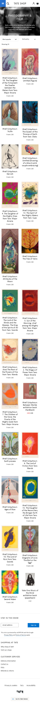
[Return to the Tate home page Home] (20, 4)
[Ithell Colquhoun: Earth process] (10, 444)
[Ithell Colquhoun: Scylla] (10, 113)
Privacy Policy (8, 635)
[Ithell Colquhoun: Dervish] (10, 156)
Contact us (4, 664)
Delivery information (8, 661)
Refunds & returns (7, 671)
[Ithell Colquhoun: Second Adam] (10, 583)
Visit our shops (6, 650)
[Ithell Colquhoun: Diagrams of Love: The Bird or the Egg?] (30, 539)
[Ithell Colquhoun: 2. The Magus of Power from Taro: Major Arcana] (30, 351)
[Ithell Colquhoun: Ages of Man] (10, 490)
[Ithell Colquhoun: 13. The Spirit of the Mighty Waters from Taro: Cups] (30, 195)
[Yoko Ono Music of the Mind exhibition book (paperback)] (30, 579)
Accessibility (31, 685)
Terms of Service (21, 635)
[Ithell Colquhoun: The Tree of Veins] (30, 241)
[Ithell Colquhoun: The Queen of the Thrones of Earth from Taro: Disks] (30, 113)
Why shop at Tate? (7, 647)
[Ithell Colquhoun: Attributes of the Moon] (10, 251)
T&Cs (22, 685)
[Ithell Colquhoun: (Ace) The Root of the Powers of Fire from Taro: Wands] (10, 351)
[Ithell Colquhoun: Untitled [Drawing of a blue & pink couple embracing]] (30, 150)
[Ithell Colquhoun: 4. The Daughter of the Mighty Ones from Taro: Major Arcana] (10, 195)
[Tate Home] (20, 691)
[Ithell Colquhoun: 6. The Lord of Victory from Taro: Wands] (30, 445)
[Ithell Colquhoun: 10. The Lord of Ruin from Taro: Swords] (10, 539)
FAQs (2, 667)
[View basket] (37, 3)
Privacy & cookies (11, 685)
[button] (8, 3)
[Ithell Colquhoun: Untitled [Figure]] (30, 62)
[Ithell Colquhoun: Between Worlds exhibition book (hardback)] (30, 391)
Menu (3, 3)
